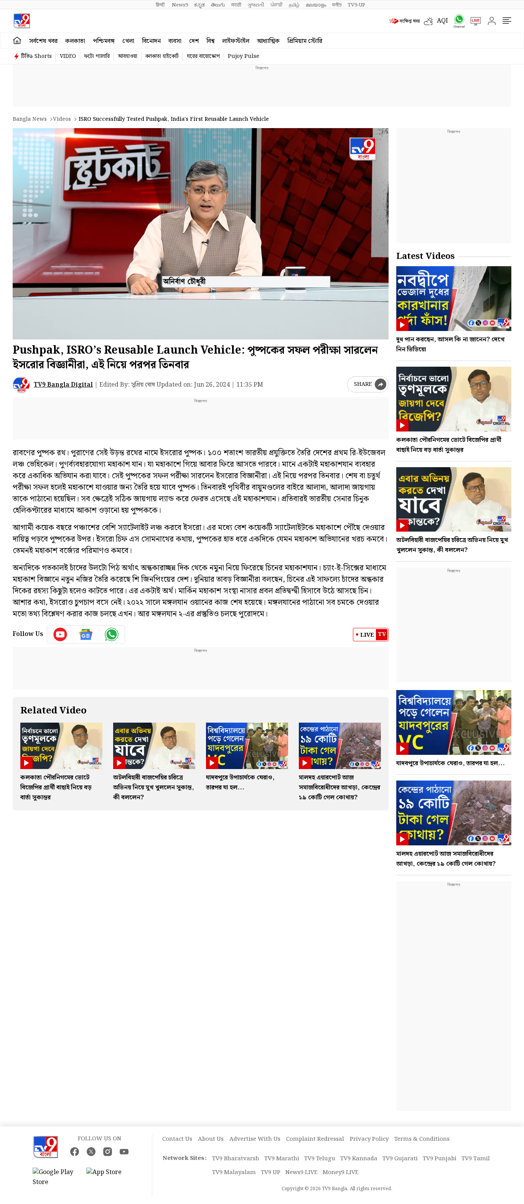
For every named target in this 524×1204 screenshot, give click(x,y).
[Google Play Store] (55, 1178)
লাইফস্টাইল (235, 41)
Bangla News (30, 119)
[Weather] (430, 21)
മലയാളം (316, 5)
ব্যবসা (174, 41)
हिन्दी (161, 5)
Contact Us (177, 1139)
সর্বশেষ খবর (43, 41)
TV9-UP (356, 5)
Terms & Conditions (422, 1139)
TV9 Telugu (319, 1158)
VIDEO (68, 56)
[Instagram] (107, 1151)
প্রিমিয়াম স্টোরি (304, 41)
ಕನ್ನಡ (199, 5)
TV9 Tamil (475, 1158)
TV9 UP (270, 1172)
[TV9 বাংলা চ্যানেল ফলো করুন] (456, 21)
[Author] (21, 385)
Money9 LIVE (341, 1172)
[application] (201, 233)
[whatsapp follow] (111, 634)
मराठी (236, 5)
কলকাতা (75, 41)
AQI (442, 21)
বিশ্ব (210, 41)
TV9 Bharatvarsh (235, 1158)
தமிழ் (294, 5)
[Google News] (86, 634)
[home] (17, 40)
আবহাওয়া (127, 56)
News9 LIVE (301, 1172)
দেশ (194, 41)
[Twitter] (91, 1151)
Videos (62, 119)
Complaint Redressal (315, 1139)
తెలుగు (218, 5)
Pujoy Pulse (243, 56)
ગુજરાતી (255, 5)
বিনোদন (151, 41)
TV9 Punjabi (439, 1158)
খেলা (128, 41)
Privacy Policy (369, 1139)
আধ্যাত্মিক (268, 41)
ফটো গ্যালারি (97, 56)
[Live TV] (473, 21)
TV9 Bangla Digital (63, 385)
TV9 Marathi (281, 1158)
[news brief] (404, 21)
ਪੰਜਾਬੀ (276, 5)
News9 (180, 5)
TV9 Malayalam (234, 1172)
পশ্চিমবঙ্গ (104, 41)
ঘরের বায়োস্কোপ (203, 56)
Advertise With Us (254, 1139)
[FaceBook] (74, 1151)
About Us (211, 1139)
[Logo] (22, 21)
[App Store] (109, 1178)
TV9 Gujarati (400, 1158)
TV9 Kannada (358, 1158)
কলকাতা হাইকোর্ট (162, 56)
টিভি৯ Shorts (36, 56)
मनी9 (336, 5)
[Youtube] (60, 634)
